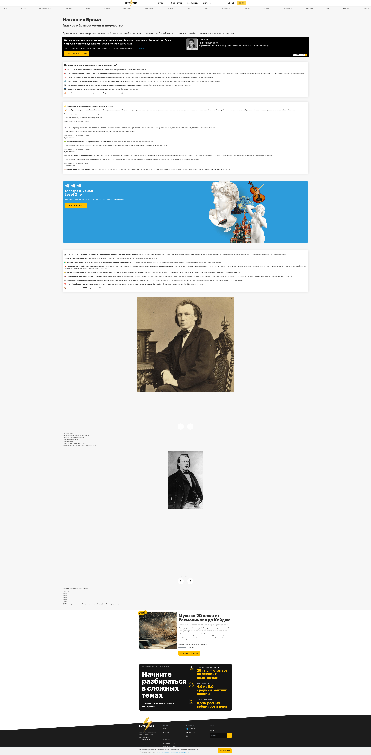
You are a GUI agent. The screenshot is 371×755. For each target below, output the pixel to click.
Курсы (160, 3)
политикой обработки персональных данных (173, 752)
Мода (328, 8)
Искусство (127, 8)
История (4, 8)
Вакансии (166, 739)
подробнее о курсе (189, 653)
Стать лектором (169, 743)
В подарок (177, 3)
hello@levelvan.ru (146, 734)
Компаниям (192, 3)
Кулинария (365, 8)
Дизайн (346, 8)
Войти (241, 3)
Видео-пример (69, 124)
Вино (206, 8)
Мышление (68, 8)
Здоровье (309, 8)
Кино (189, 8)
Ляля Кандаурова (208, 43)
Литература (266, 8)
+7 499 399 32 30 (145, 739)
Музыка (107, 8)
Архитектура (170, 8)
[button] (190, 426)
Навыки (88, 8)
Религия (247, 8)
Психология (288, 8)
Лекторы (207, 3)
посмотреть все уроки (76, 53)
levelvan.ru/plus (138, 48)
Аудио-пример (69, 138)
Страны (23, 8)
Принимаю (225, 751)
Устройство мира (45, 8)
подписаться (75, 205)
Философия (226, 8)
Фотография (148, 8)
